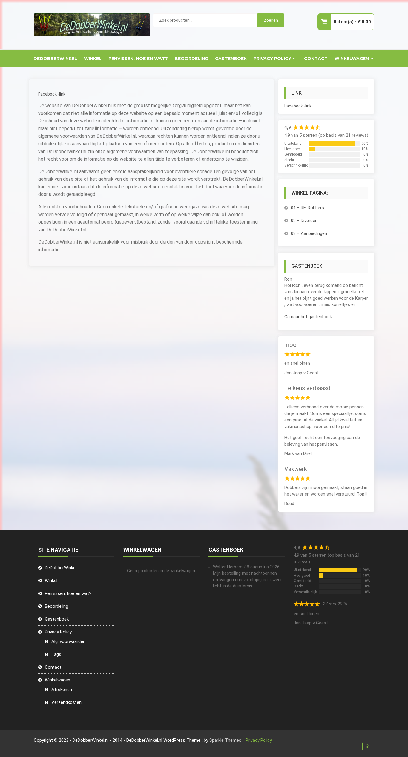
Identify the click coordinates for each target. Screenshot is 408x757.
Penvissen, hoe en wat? (138, 58)
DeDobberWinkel (55, 58)
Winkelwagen (352, 58)
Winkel (93, 58)
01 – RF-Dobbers (307, 207)
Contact (316, 58)
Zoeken (271, 20)
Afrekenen (61, 689)
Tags (56, 654)
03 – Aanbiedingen (309, 233)
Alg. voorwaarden (68, 641)
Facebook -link (51, 94)
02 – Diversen (304, 220)
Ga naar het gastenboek (308, 316)
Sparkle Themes (225, 740)
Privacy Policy (272, 58)
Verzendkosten (66, 702)
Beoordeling (191, 58)
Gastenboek (231, 58)
